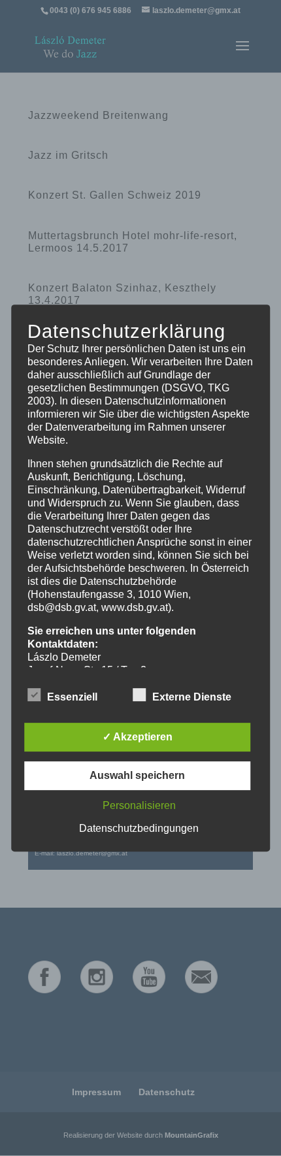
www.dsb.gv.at (134, 607)
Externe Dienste (191, 696)
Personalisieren (139, 805)
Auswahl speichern (137, 775)
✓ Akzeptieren (138, 736)
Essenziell (72, 696)
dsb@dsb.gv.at (61, 607)
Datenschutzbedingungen (139, 828)
